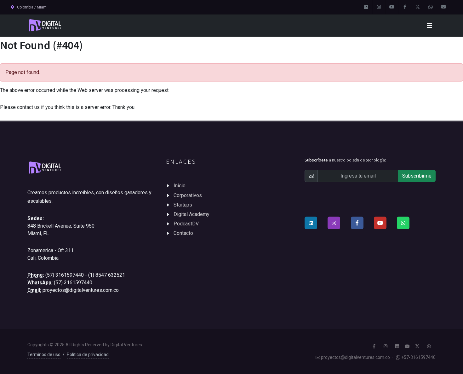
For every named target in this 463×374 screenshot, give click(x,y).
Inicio (180, 186)
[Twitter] (417, 7)
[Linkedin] (366, 7)
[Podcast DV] (392, 7)
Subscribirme (417, 176)
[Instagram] (379, 7)
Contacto (183, 233)
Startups (183, 205)
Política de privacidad (88, 354)
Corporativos (188, 195)
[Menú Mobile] (429, 25)
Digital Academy (191, 214)
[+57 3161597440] (430, 7)
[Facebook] (404, 7)
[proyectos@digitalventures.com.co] (443, 7)
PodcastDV (186, 224)
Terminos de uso (43, 354)
